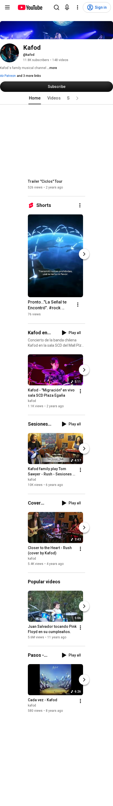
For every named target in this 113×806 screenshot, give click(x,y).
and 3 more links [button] (29, 76)
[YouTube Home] (30, 7)
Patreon (10, 76)
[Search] (56, 7)
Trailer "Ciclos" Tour (45, 181)
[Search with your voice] (67, 7)
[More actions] (80, 205)
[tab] (34, 98)
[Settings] (77, 7)
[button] (77, 98)
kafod (32, 401)
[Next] (84, 254)
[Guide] (7, 7)
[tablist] (56, 98)
